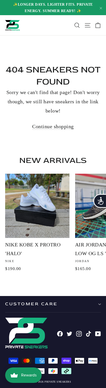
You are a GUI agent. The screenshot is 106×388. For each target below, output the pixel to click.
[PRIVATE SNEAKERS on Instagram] (79, 333)
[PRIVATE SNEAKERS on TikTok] (88, 333)
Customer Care (31, 304)
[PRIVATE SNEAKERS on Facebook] (60, 333)
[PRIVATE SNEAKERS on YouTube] (98, 333)
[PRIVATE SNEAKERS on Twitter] (69, 333)
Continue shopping (53, 126)
